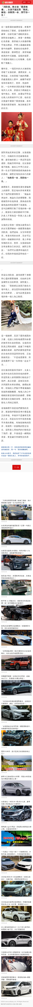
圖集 (28, 2)
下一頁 (16, 467)
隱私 (17, 1004)
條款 (14, 1004)
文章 (24, 2)
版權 (20, 1004)
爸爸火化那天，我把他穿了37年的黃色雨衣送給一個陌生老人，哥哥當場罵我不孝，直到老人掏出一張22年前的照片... (16, 455)
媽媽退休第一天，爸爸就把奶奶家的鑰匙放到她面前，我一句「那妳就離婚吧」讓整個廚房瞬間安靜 (16, 449)
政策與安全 (9, 1004)
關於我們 (3, 1004)
